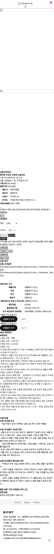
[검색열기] (44, 4)
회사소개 (18, 502)
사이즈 (3, 229)
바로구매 (11, 235)
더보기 (24, 319)
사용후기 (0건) (6, 251)
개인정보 (27, 502)
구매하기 (3, 238)
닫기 (2, 215)
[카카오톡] (49, 542)
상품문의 (4, 254)
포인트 (5, 199)
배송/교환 (4, 257)
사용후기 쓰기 (8, 319)
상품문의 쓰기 (8, 327)
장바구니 (3, 235)
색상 (2, 223)
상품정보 (4, 247)
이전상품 (17, 241)
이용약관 (36, 502)
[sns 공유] (0, 207)
